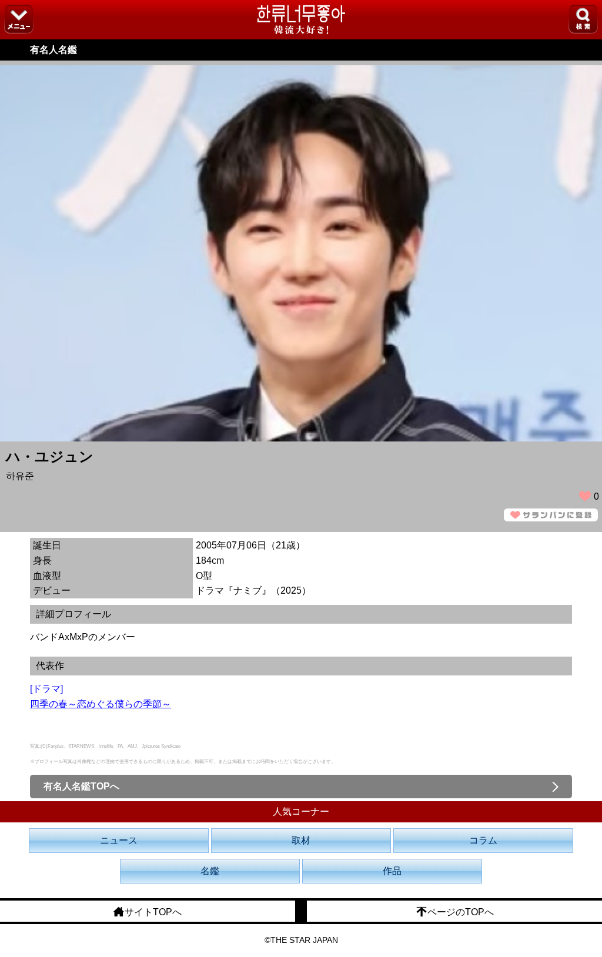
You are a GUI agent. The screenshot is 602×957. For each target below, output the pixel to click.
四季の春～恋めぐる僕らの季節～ (100, 704)
